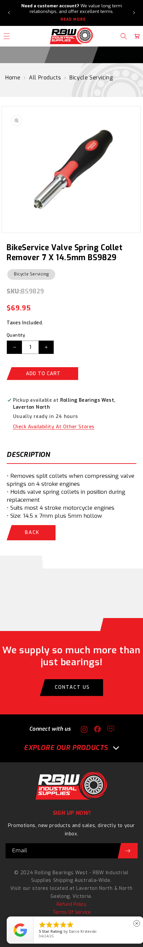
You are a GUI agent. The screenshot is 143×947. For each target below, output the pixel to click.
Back (32, 532)
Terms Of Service (72, 912)
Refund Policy (71, 904)
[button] (123, 36)
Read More (73, 19)
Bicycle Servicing (91, 77)
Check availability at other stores (53, 427)
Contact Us (72, 687)
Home (12, 77)
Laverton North (94, 888)
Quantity (16, 335)
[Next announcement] (134, 12)
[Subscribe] (128, 851)
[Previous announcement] (9, 12)
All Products (45, 77)
